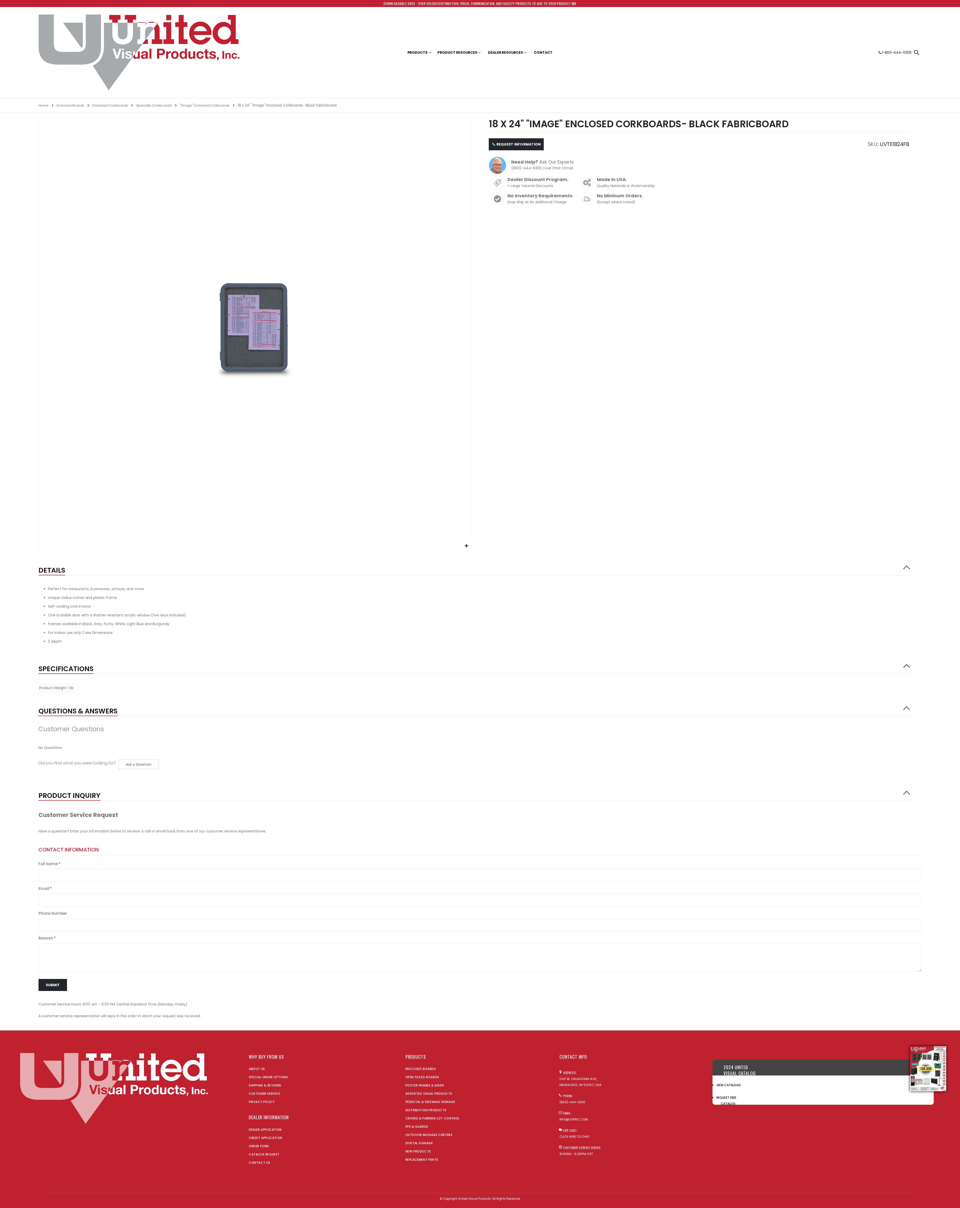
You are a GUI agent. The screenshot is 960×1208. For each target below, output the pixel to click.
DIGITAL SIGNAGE (419, 1143)
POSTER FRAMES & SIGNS (425, 1085)
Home (43, 105)
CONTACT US (259, 1162)
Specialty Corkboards (154, 105)
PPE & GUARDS (417, 1126)
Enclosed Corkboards (110, 105)
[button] (466, 546)
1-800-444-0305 (897, 52)
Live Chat (552, 168)
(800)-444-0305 (526, 168)
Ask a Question (139, 764)
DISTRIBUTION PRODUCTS (426, 1110)
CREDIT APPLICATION (265, 1138)
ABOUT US (257, 1069)
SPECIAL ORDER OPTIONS (268, 1077)
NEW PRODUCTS (418, 1151)
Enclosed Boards (70, 105)
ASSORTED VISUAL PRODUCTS (429, 1093)
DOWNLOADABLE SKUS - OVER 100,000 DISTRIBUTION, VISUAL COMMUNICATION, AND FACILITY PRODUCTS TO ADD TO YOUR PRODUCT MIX (480, 3)
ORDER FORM (259, 1146)
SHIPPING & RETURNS (265, 1085)
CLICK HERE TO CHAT (575, 1136)
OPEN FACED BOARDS (422, 1077)
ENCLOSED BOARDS (421, 1069)
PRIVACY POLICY (261, 1102)
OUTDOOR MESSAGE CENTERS (429, 1135)
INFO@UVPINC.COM (574, 1119)
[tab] (475, 568)
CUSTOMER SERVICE (264, 1093)
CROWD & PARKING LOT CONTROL (433, 1118)
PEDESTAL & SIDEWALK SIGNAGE (430, 1102)
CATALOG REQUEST (264, 1154)
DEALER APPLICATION (265, 1129)
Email (568, 168)
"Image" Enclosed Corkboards (205, 105)
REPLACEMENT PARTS (422, 1159)
